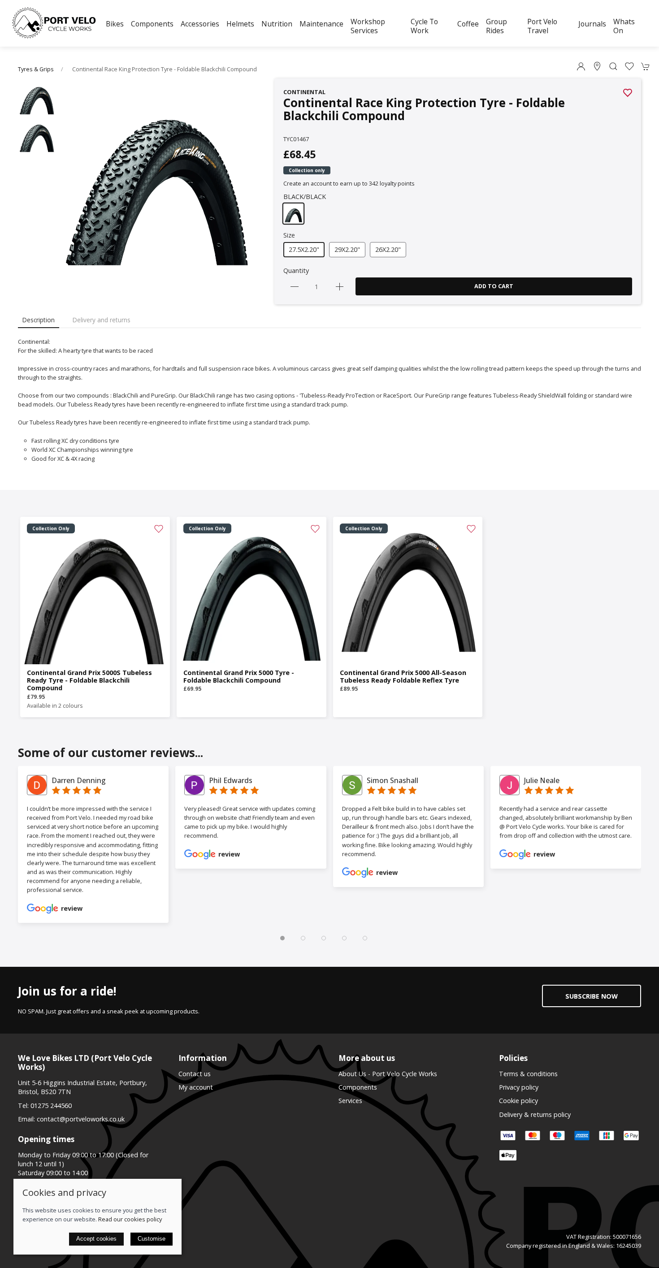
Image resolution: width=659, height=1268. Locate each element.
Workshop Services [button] (368, 26)
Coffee (468, 24)
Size (289, 235)
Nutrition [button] (276, 24)
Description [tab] (38, 320)
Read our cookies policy (130, 1219)
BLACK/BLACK (304, 196)
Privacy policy (518, 1087)
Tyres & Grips (36, 69)
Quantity (296, 270)
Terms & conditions (528, 1073)
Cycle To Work (424, 26)
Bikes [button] (115, 24)
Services (350, 1100)
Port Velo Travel (542, 26)
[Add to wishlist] (158, 528)
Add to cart (493, 286)
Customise (151, 1238)
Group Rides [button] (496, 26)
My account (195, 1087)
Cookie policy (518, 1100)
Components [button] (152, 24)
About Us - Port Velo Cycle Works (387, 1073)
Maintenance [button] (321, 24)
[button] (613, 66)
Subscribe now (591, 996)
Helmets (240, 24)
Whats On (624, 26)
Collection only (307, 170)
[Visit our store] (597, 66)
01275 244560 (51, 1105)
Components (357, 1087)
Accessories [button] (200, 24)
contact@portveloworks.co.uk (81, 1119)
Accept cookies (96, 1238)
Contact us (194, 1073)
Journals (592, 24)
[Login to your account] (581, 66)
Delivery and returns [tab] (101, 320)
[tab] (282, 938)
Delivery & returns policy (535, 1114)
